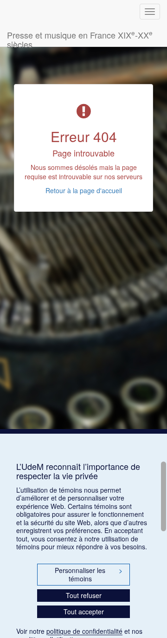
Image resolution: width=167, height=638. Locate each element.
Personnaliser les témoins (88, 574)
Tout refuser (84, 595)
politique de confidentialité (84, 631)
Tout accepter (84, 611)
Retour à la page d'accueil (83, 190)
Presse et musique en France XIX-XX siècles (80, 37)
